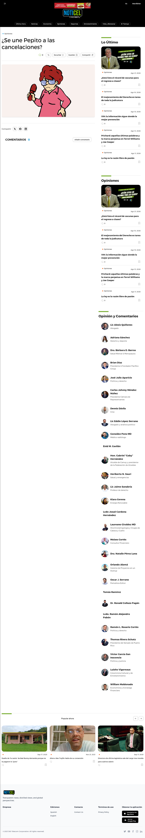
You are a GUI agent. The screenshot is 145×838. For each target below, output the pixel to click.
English (53, 816)
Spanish (53, 812)
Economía (47, 24)
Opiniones (61, 24)
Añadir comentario (82, 140)
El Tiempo (125, 24)
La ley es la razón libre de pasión (117, 158)
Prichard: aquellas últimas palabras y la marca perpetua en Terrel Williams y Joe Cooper (120, 138)
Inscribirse (136, 4)
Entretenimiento (90, 24)
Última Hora (21, 24)
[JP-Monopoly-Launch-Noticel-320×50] (72, 5)
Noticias (34, 24)
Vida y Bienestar (109, 24)
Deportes (74, 24)
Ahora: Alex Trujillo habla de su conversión (18, 758)
